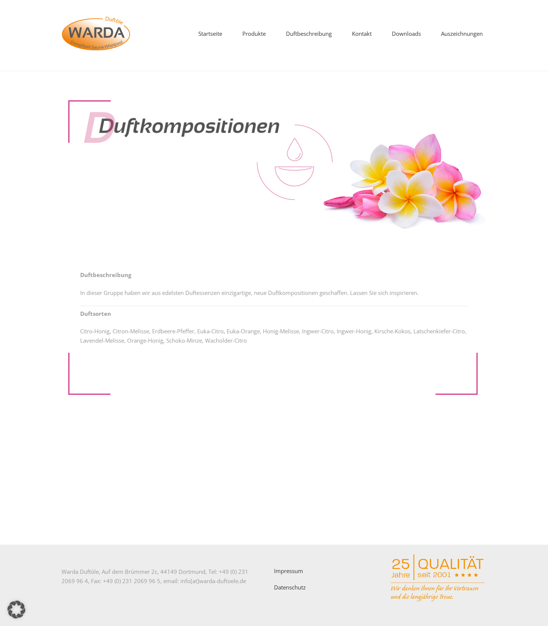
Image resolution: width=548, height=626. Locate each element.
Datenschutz (290, 587)
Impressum (288, 571)
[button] (269, 33)
